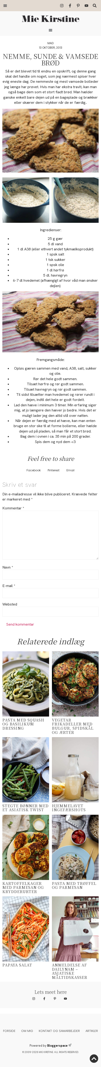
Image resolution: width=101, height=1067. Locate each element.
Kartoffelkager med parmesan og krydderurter (23, 887)
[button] (5, 5)
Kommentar (13, 508)
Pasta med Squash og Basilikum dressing (23, 724)
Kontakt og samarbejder (59, 1031)
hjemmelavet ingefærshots (69, 808)
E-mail (8, 586)
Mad (50, 43)
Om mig (27, 1031)
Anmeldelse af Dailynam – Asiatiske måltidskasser (69, 971)
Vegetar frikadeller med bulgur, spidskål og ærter (72, 726)
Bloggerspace (57, 1046)
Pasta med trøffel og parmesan (74, 885)
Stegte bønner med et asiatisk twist (25, 808)
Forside (9, 1031)
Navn (7, 567)
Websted (9, 604)
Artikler (91, 1031)
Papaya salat (17, 965)
